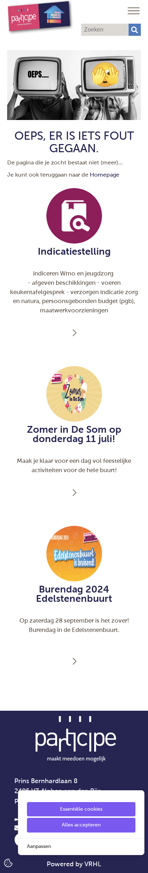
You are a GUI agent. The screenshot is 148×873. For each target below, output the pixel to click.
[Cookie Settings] (8, 862)
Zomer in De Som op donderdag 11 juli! (74, 434)
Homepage (104, 175)
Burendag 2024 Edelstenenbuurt (74, 594)
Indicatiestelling (74, 251)
